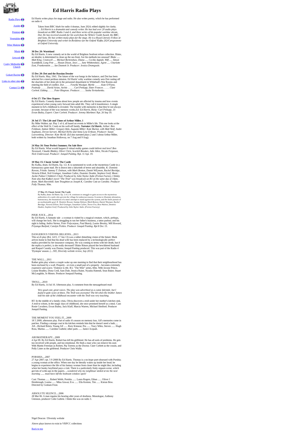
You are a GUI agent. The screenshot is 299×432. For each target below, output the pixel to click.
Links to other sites (11, 81)
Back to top (37, 428)
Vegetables (15, 38)
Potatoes (16, 32)
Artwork (16, 57)
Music (17, 51)
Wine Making (13, 45)
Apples (16, 25)
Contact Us (14, 87)
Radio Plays (14, 19)
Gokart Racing (13, 74)
